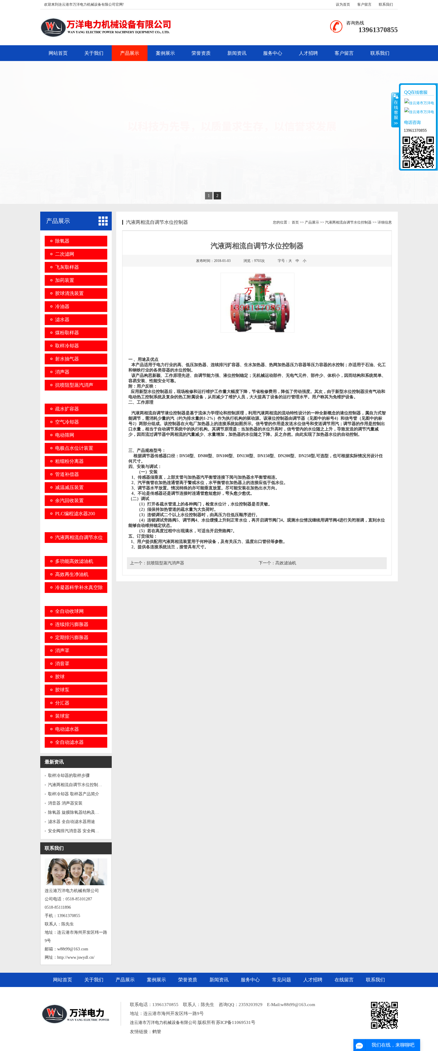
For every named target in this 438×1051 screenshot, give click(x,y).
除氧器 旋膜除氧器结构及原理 (75, 812)
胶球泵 (62, 689)
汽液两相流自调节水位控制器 (348, 222)
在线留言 (344, 979)
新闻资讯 (236, 53)
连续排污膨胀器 (71, 624)
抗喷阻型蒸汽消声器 (165, 563)
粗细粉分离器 (69, 461)
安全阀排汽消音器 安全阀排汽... (77, 831)
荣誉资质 (201, 53)
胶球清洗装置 (69, 293)
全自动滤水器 (69, 742)
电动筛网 (64, 435)
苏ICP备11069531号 (235, 1022)
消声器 (62, 371)
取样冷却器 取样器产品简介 (73, 794)
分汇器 (62, 702)
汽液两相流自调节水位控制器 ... (77, 785)
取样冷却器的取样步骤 (69, 775)
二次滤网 (64, 254)
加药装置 (64, 280)
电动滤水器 (67, 729)
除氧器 (62, 240)
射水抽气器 (67, 358)
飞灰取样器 (67, 267)
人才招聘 (308, 53)
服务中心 (272, 53)
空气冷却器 (67, 421)
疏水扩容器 (67, 408)
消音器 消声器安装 (65, 803)
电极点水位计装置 (74, 448)
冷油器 (62, 306)
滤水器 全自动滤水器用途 (71, 821)
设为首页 (343, 4)
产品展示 (129, 53)
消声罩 (62, 650)
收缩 (395, 109)
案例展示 (165, 53)
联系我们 (386, 4)
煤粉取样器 (67, 332)
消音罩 (62, 663)
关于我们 (93, 53)
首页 (295, 222)
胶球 (60, 676)
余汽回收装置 (69, 500)
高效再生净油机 (71, 574)
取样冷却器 (67, 345)
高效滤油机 (285, 563)
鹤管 (156, 1031)
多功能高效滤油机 (74, 561)
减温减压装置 (69, 487)
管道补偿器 (67, 474)
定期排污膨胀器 (71, 637)
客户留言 (364, 4)
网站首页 (58, 53)
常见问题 (281, 979)
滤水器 (62, 319)
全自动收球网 (69, 611)
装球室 (62, 716)
